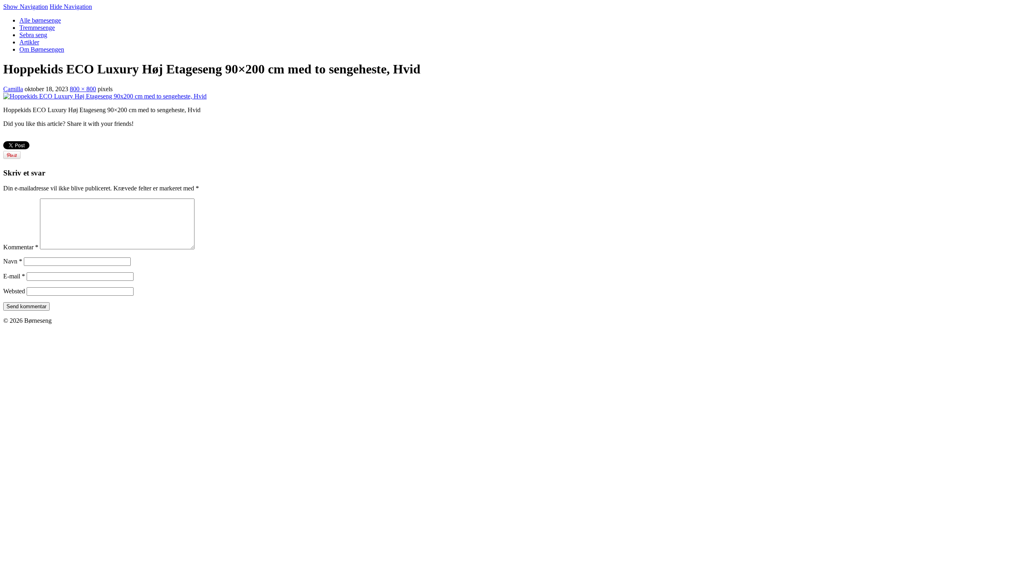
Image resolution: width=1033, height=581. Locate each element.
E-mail (14, 276)
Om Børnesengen (41, 49)
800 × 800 (83, 89)
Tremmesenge (37, 27)
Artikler (29, 42)
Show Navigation (25, 6)
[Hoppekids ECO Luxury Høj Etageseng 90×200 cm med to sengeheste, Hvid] (105, 96)
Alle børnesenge (40, 20)
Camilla (13, 89)
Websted (14, 291)
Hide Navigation (71, 6)
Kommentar (20, 247)
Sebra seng (33, 34)
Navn (12, 261)
